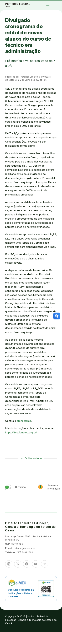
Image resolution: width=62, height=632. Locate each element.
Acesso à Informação (57, 4)
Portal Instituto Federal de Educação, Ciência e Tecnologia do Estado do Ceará (21, 4)
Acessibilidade (57, 6)
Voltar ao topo (33, 458)
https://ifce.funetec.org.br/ (21, 432)
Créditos (59, 6)
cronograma (24, 420)
